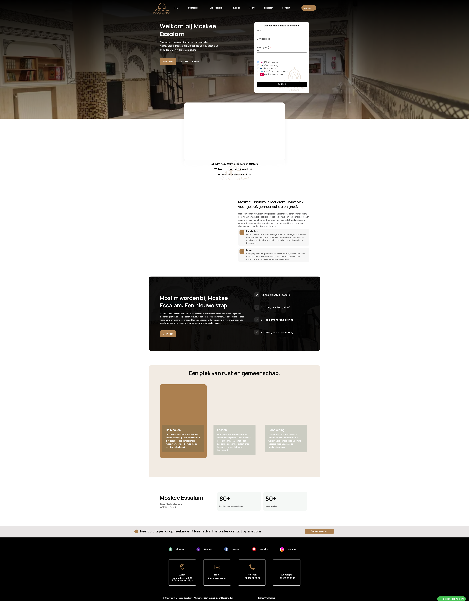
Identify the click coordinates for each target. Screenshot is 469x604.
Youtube (264, 549)
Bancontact (270, 68)
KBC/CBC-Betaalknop (276, 71)
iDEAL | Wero (271, 62)
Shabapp (180, 549)
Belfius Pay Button (274, 74)
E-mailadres (263, 38)
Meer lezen (168, 61)
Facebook (236, 549)
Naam (260, 30)
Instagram (291, 549)
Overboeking (271, 65)
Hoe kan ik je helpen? (453, 598)
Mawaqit (208, 549)
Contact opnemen (319, 531)
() (268, 47)
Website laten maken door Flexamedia (213, 598)
